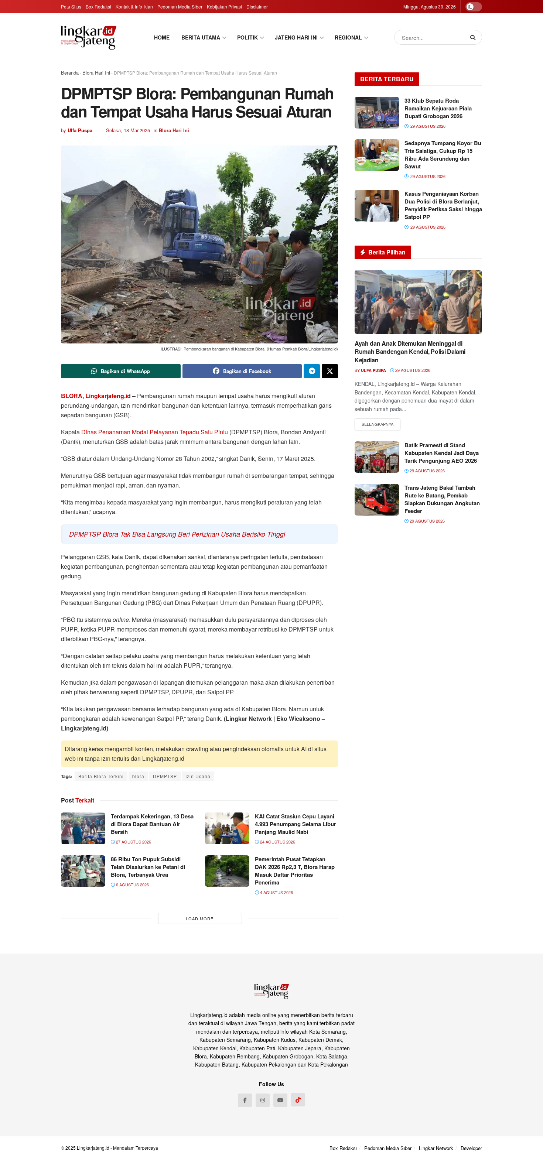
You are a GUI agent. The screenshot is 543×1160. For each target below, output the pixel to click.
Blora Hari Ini (96, 72)
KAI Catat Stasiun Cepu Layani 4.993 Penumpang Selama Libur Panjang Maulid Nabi (295, 824)
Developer (471, 1148)
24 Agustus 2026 (277, 842)
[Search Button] (474, 37)
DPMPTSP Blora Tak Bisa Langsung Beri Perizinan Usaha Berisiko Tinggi (177, 533)
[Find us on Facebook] (245, 1100)
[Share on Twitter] (330, 371)
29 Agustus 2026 (412, 370)
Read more (377, 424)
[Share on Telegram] (312, 371)
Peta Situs (71, 6)
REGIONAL (348, 37)
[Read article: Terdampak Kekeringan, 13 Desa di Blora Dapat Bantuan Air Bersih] (83, 828)
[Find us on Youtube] (280, 1100)
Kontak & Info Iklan (134, 6)
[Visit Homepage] (88, 37)
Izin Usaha (198, 776)
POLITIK (247, 37)
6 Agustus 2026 (132, 884)
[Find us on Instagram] (263, 1100)
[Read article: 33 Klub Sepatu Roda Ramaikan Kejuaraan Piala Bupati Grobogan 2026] (377, 113)
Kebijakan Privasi (224, 6)
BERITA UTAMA (200, 37)
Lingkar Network (436, 1148)
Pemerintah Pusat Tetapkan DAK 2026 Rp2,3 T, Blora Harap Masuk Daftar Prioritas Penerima (295, 870)
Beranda (70, 72)
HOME (162, 37)
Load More (200, 918)
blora (138, 776)
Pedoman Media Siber (179, 6)
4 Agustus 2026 (276, 892)
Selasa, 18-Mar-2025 (128, 130)
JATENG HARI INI (296, 37)
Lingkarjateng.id (93, 1147)
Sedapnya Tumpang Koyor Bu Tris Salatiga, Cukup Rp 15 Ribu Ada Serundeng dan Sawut (442, 154)
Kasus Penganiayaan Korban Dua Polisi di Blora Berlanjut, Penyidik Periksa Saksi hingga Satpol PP (443, 205)
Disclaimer (257, 6)
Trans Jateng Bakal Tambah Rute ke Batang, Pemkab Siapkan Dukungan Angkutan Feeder (442, 499)
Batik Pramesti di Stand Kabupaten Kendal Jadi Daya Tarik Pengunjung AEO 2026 (441, 453)
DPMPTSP (165, 776)
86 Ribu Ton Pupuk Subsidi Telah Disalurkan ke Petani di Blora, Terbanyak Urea (148, 867)
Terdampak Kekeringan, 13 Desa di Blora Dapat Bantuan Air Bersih (152, 824)
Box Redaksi (98, 6)
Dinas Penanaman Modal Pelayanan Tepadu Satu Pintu (154, 432)
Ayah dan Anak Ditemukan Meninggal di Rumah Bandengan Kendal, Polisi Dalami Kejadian (410, 351)
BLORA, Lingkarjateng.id (96, 395)
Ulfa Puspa (80, 130)
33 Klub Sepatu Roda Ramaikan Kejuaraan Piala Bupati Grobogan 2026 (438, 108)
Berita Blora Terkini (101, 776)
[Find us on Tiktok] (298, 1099)
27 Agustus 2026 (133, 842)
